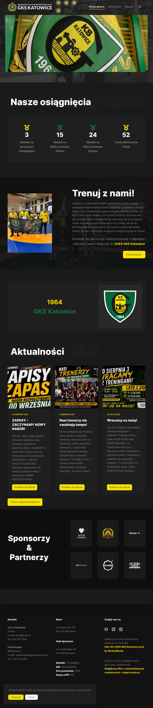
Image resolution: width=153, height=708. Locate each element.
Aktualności (114, 6)
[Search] (140, 7)
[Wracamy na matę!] (123, 387)
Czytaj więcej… (134, 254)
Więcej (128, 6)
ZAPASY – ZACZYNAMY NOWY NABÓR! (29, 424)
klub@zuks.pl (23, 635)
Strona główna (96, 6)
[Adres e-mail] (58, 11)
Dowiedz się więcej (25, 488)
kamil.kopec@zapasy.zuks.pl (32, 655)
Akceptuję (16, 697)
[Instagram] (74, 3)
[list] (76, 45)
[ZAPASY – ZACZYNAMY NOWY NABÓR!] (29, 387)
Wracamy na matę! (122, 420)
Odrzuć (31, 697)
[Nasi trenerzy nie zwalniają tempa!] (76, 387)
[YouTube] (66, 3)
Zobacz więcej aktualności (25, 501)
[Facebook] (58, 3)
